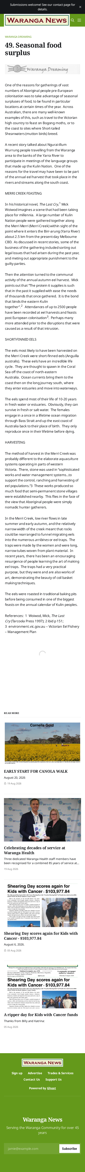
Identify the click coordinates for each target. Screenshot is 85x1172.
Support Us (53, 1079)
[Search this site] (72, 20)
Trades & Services (61, 1073)
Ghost (51, 1088)
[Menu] (79, 20)
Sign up (17, 1073)
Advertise (35, 1073)
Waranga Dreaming (18, 36)
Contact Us (32, 1079)
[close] (80, 7)
